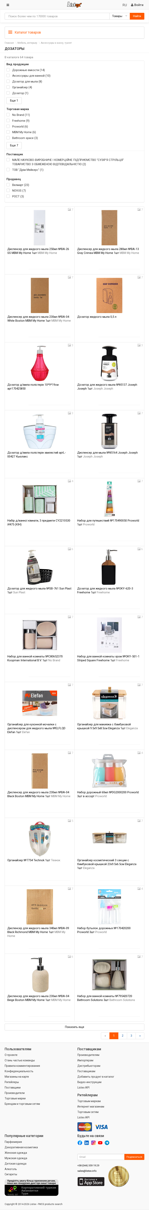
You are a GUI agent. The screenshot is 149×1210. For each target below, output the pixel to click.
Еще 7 (14, 145)
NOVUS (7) (19, 190)
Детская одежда (15, 1163)
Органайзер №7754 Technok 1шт (33, 860)
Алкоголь (11, 1169)
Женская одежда (16, 1152)
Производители (15, 1093)
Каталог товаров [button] (27, 32)
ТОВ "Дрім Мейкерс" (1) (27, 170)
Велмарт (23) (20, 185)
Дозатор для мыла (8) (27, 81)
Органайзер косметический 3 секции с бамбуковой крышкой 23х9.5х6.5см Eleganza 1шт (106, 864)
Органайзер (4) (22, 87)
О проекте (11, 1054)
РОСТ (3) (18, 196)
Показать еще (74, 1027)
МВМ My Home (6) (24, 132)
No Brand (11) (21, 115)
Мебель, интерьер (27, 43)
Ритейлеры (12, 1082)
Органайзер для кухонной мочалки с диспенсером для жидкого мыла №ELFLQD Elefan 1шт (36, 728)
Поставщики (13, 1087)
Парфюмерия (13, 1141)
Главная (9, 43)
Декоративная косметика (21, 1147)
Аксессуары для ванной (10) (31, 75)
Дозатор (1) (20, 93)
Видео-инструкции (89, 1082)
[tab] (74, 32)
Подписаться (134, 1156)
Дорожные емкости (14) (28, 70)
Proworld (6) (20, 126)
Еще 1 (14, 100)
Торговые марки (15, 1098)
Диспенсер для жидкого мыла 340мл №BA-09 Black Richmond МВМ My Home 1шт (38, 932)
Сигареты (11, 1174)
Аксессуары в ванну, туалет (56, 43)
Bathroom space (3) (25, 138)
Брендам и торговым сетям (22, 1103)
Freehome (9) (20, 120)
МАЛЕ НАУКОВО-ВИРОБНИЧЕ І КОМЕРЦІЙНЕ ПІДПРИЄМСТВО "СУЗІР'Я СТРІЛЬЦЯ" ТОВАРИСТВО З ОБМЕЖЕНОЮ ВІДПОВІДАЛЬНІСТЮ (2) (68, 162)
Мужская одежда (16, 1158)
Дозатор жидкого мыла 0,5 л (96, 317)
